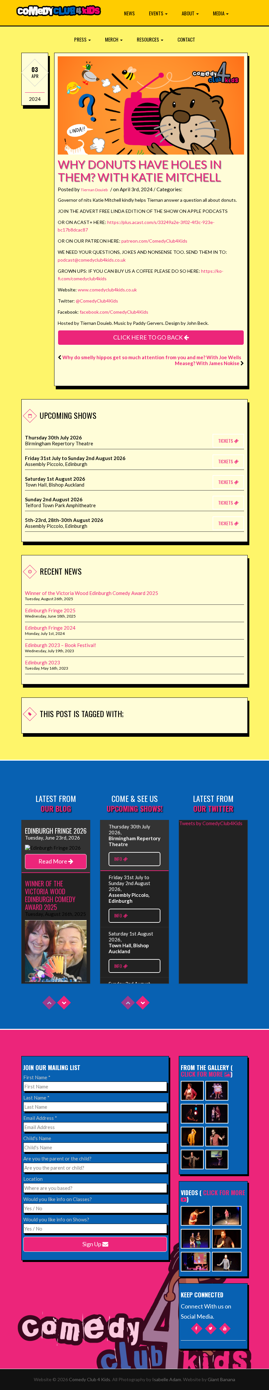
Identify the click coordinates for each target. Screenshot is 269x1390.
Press (81, 39)
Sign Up (92, 1244)
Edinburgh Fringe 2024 (50, 628)
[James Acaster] (192, 1135)
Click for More (202, 1074)
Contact (186, 39)
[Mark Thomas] (192, 1112)
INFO (118, 858)
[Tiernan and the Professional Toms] (226, 1237)
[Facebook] (196, 1328)
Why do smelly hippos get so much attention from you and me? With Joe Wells (151, 357)
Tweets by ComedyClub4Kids (210, 823)
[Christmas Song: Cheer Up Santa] (195, 1260)
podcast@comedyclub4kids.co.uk (92, 260)
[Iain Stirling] (217, 1135)
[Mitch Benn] (192, 1158)
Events (156, 13)
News (129, 13)
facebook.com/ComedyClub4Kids (114, 312)
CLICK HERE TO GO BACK (148, 337)
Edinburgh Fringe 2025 (50, 610)
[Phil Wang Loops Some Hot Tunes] (226, 1215)
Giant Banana (221, 1379)
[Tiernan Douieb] (192, 1089)
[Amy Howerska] (217, 1112)
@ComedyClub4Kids (97, 301)
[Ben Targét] (217, 1158)
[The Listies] (217, 1089)
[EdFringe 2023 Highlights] (195, 1237)
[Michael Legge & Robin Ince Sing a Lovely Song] (226, 1260)
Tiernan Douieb (94, 189)
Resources (148, 39)
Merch (112, 39)
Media (219, 13)
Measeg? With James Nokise (207, 363)
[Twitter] (211, 1328)
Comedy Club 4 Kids (89, 1379)
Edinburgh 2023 (42, 662)
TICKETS (226, 440)
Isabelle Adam (166, 1379)
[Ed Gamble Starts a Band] (195, 1215)
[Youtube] (225, 1328)
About (189, 13)
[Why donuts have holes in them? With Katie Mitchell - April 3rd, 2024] (151, 149)
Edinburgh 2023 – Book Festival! (60, 645)
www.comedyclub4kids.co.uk (107, 289)
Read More (53, 861)
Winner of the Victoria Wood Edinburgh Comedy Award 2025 (91, 593)
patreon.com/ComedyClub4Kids (154, 241)
